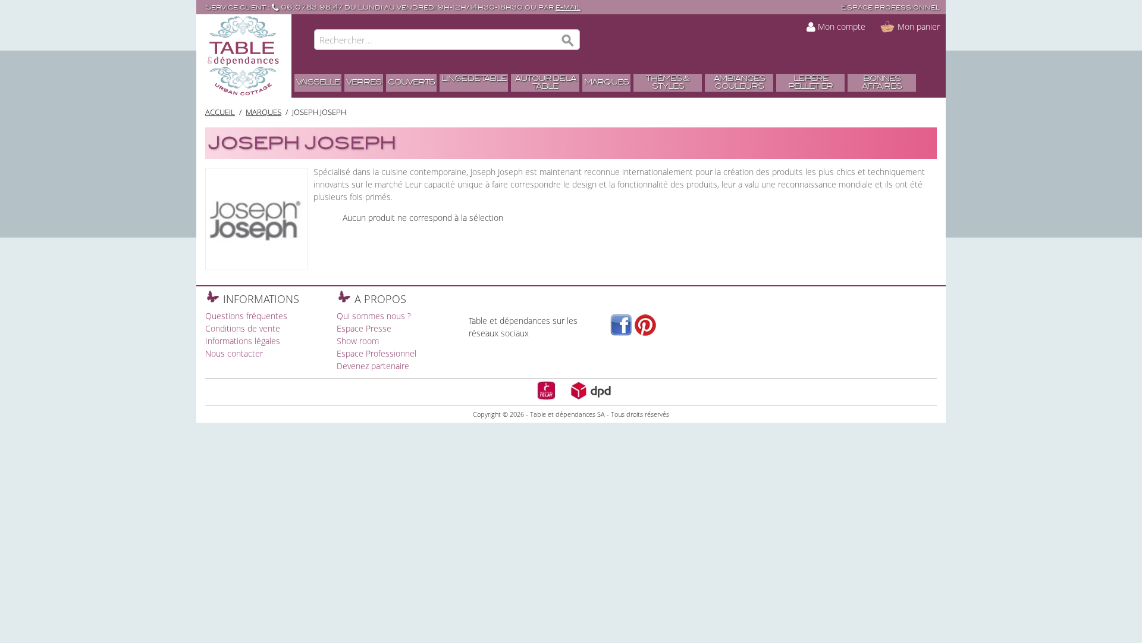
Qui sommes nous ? (374, 316)
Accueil (220, 112)
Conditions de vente (242, 328)
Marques (263, 112)
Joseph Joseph (319, 112)
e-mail (568, 7)
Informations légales (242, 341)
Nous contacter (234, 353)
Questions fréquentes (246, 316)
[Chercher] (568, 41)
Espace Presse (364, 328)
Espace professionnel (890, 7)
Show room (358, 341)
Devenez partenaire (373, 366)
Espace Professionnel (376, 353)
